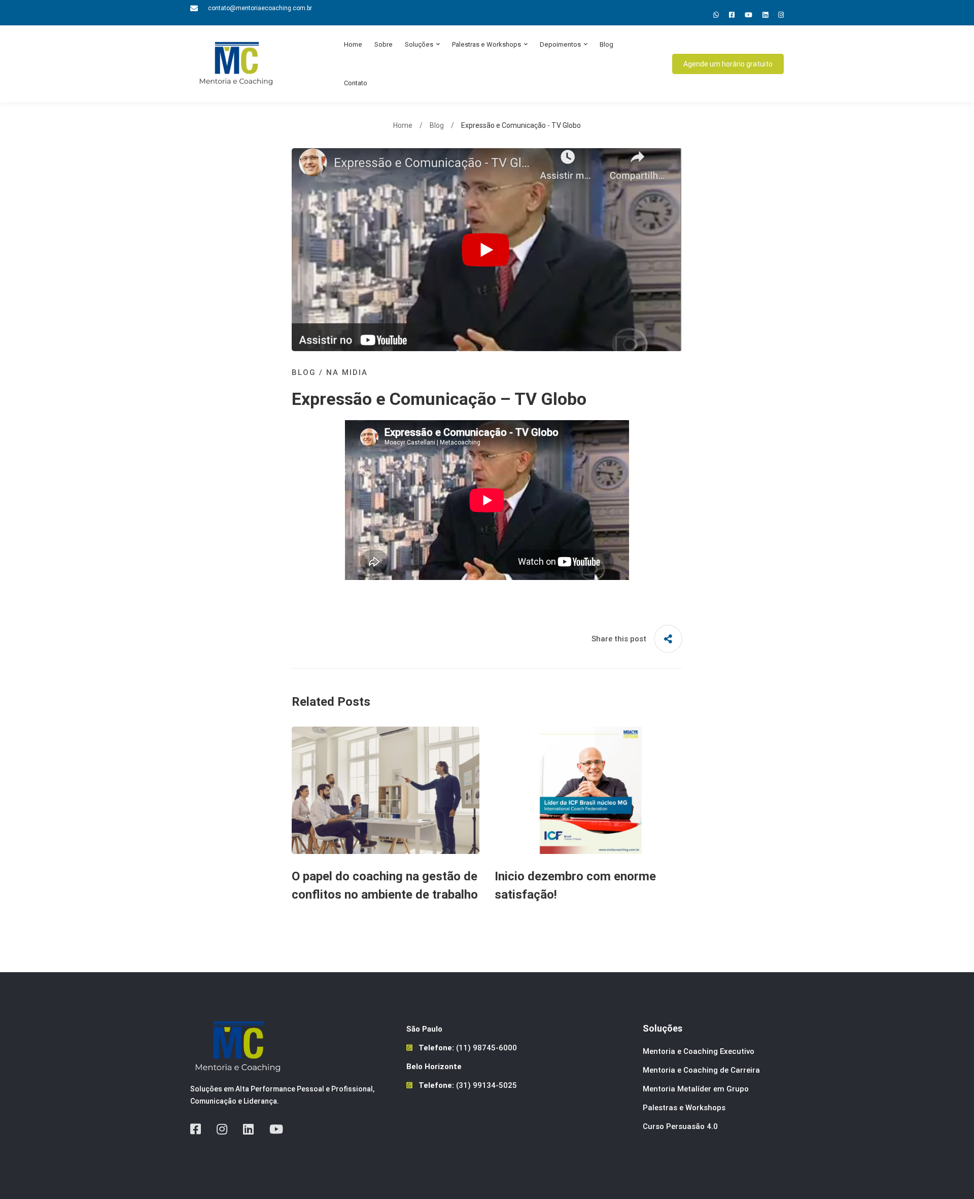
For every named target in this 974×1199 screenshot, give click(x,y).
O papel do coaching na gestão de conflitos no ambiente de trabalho (385, 885)
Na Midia (347, 372)
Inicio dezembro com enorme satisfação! (575, 885)
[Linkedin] (765, 15)
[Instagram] (781, 15)
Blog (437, 125)
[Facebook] (195, 1129)
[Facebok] (732, 15)
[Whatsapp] (716, 15)
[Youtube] (748, 15)
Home (402, 125)
